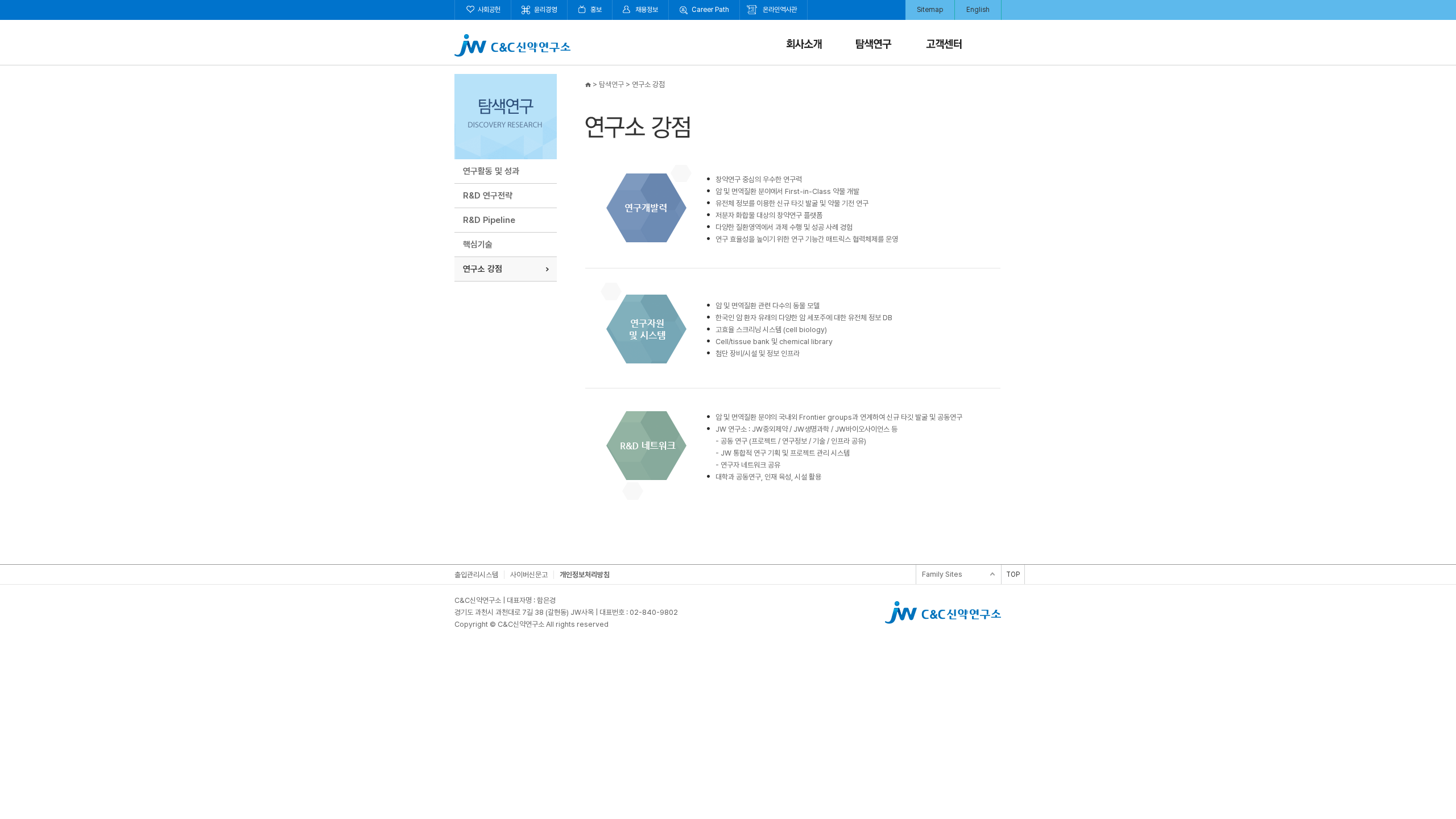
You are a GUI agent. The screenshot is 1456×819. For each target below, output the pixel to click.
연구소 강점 (482, 269)
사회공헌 (489, 10)
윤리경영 (545, 10)
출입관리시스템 (476, 574)
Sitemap (930, 10)
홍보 (596, 10)
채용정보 (646, 10)
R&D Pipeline (489, 220)
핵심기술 (478, 244)
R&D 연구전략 (487, 196)
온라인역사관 (780, 10)
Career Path (710, 10)
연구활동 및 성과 (491, 171)
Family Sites (942, 574)
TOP (1013, 574)
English (978, 10)
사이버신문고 (529, 574)
